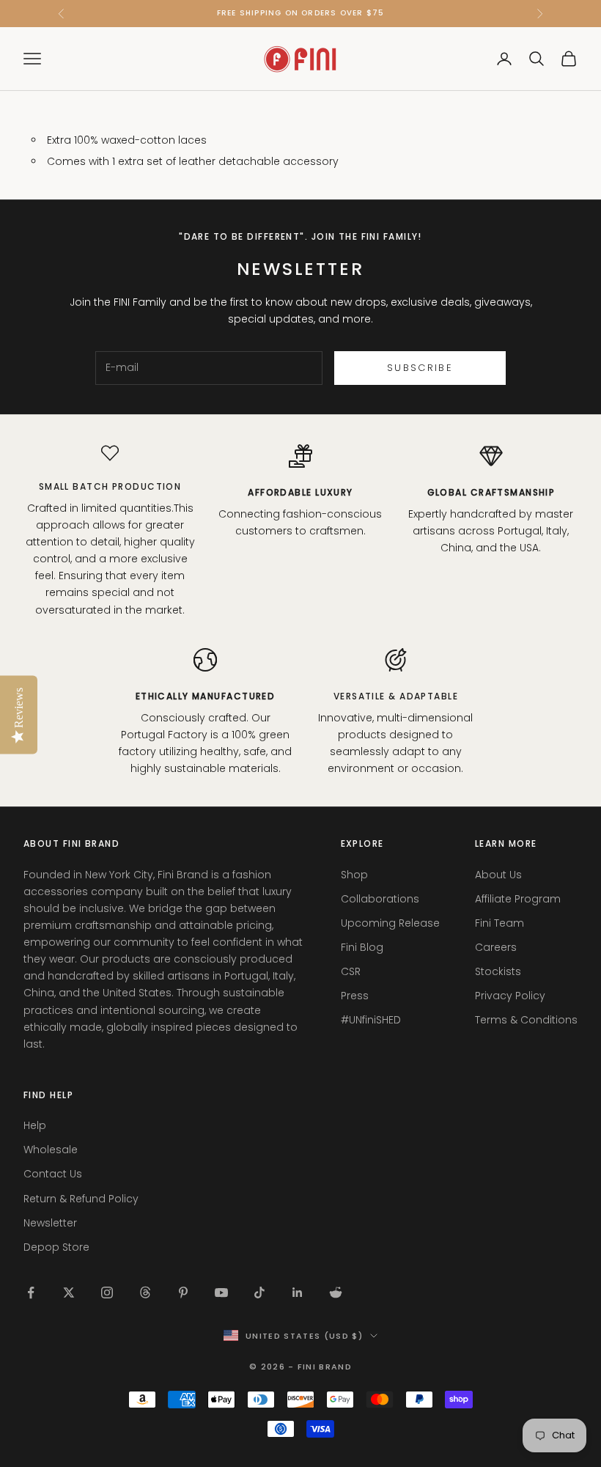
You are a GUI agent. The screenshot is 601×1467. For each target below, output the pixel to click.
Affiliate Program (518, 898)
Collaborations (380, 898)
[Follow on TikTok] (259, 1292)
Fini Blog (362, 947)
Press (355, 995)
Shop (354, 874)
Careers (496, 947)
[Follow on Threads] (145, 1292)
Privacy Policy (510, 995)
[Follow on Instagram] (107, 1292)
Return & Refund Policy (81, 1198)
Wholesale (50, 1149)
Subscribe (420, 368)
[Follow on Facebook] (30, 1292)
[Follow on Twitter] (69, 1292)
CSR (351, 971)
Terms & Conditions (526, 1019)
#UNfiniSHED (371, 1019)
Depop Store (56, 1247)
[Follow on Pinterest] (183, 1292)
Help (34, 1125)
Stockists (498, 971)
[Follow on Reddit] (335, 1292)
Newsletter (50, 1223)
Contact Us (52, 1173)
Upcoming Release (390, 923)
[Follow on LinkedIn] (297, 1292)
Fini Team (499, 923)
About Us (498, 874)
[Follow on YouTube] (221, 1292)
